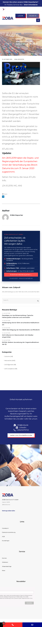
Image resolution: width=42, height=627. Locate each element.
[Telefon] (13, 624)
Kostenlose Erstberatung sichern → (21, 274)
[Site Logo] (7, 18)
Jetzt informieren (31, 5)
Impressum (5, 528)
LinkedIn (3, 197)
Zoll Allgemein (8, 364)
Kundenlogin (5, 540)
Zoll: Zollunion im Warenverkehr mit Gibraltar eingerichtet (17, 336)
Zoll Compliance (9, 368)
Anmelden (29, 603)
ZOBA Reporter (19, 59)
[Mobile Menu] (38, 20)
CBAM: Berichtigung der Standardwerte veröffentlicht (20, 330)
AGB (3, 536)
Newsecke (7, 360)
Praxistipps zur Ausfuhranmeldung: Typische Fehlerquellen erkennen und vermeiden (17, 316)
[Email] (32, 624)
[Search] (38, 301)
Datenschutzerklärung (8, 532)
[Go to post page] (21, 73)
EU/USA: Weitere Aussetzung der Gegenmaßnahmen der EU (20, 343)
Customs (7, 356)
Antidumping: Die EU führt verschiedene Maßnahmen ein (20, 324)
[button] (3, 623)
